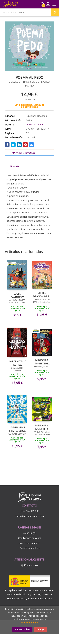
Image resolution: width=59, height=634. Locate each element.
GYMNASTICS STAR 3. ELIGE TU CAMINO (17, 429)
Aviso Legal (29, 532)
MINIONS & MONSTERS (42, 427)
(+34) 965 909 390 (29, 511)
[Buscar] (55, 12)
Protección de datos (29, 543)
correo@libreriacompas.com (30, 516)
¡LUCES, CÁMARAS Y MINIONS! (17, 295)
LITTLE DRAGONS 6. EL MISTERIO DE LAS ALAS (42, 294)
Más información (29, 622)
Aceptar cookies (22, 629)
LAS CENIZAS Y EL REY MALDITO (17, 363)
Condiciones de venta (29, 538)
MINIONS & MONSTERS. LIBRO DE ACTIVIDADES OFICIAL (42, 361)
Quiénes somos (29, 565)
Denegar (40, 629)
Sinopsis (14, 166)
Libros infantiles (35, 124)
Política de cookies (29, 548)
